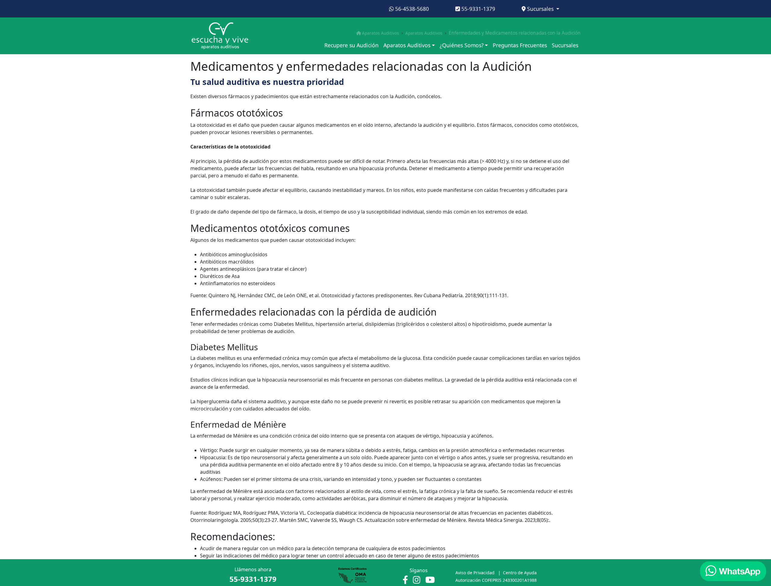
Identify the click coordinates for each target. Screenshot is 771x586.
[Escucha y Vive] (220, 35)
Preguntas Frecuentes (520, 45)
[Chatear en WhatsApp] (733, 571)
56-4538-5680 (411, 8)
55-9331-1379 (477, 8)
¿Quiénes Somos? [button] (462, 45)
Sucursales (540, 8)
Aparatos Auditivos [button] (406, 45)
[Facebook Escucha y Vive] (405, 580)
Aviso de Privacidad (475, 572)
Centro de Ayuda (520, 572)
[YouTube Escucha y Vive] (430, 580)
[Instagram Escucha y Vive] (416, 580)
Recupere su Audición (351, 45)
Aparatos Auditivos (380, 33)
